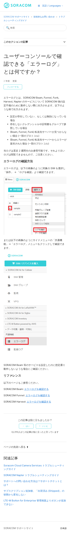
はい (28, 426)
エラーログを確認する (36, 389)
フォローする (13, 87)
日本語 (63, 528)
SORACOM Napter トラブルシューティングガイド (31, 475)
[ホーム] (18, 7)
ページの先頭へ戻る (15, 446)
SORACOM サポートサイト (17, 16)
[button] (39, 6)
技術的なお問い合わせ (44, 16)
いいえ (45, 426)
